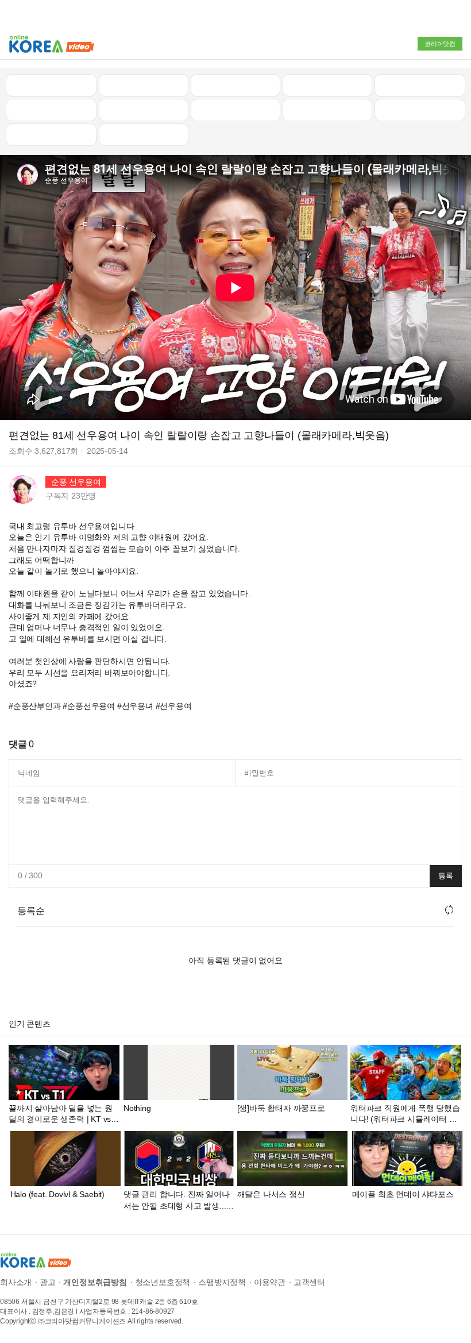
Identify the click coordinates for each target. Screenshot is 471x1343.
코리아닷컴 (439, 43)
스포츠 (420, 110)
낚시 (51, 110)
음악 (143, 134)
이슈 (327, 110)
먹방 (51, 134)
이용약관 (269, 1282)
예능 (235, 110)
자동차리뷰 (327, 85)
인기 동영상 (143, 85)
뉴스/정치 (235, 85)
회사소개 (16, 1282)
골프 (420, 85)
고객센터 (309, 1282)
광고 (48, 1282)
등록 (445, 875)
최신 (51, 85)
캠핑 (143, 110)
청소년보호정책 (163, 1282)
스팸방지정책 (222, 1282)
